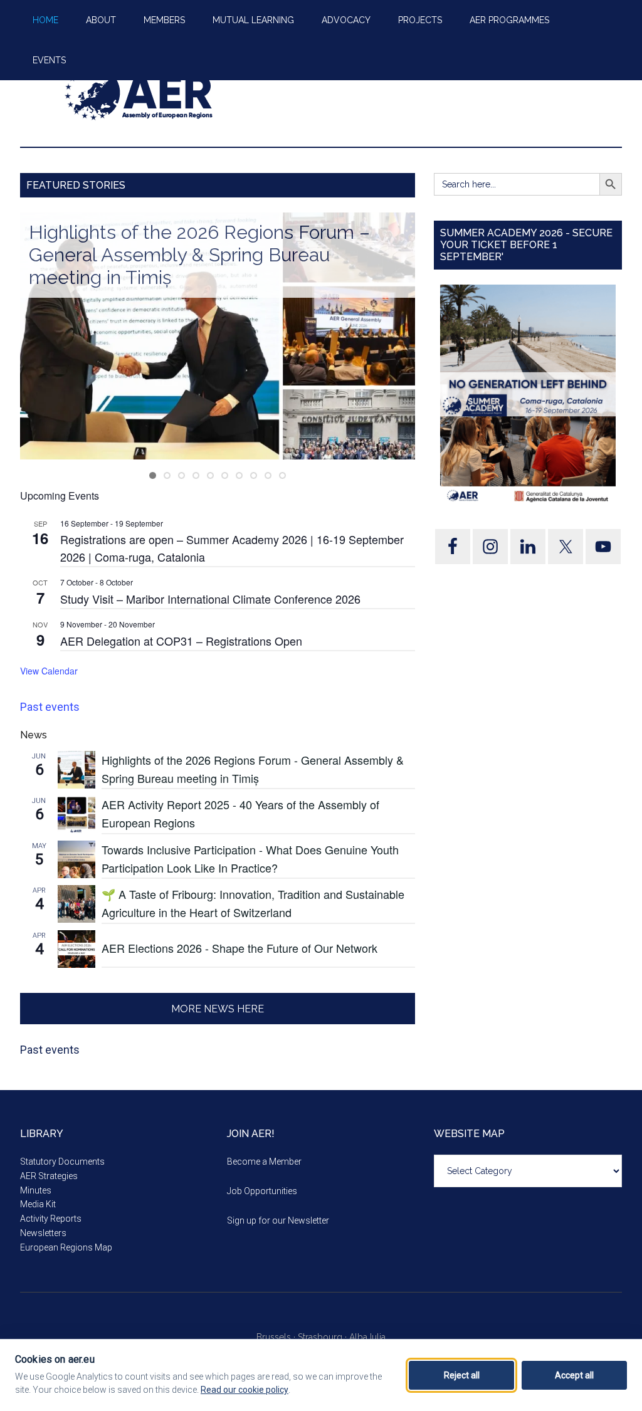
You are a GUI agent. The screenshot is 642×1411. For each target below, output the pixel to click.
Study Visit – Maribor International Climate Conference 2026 (210, 598)
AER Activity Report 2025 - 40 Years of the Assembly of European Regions (240, 813)
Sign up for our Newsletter (278, 1220)
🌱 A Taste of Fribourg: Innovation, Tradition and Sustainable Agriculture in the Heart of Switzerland (253, 903)
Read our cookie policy (244, 1390)
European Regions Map (66, 1247)
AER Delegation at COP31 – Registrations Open (181, 640)
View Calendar (49, 670)
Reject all (462, 1375)
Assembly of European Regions (139, 93)
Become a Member (264, 1162)
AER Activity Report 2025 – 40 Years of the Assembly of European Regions (233, 243)
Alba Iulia (367, 1337)
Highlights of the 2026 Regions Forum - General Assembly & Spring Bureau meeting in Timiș (253, 769)
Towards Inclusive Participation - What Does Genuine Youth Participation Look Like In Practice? (250, 858)
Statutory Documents (62, 1162)
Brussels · (277, 1337)
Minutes (35, 1190)
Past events (50, 706)
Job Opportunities (262, 1191)
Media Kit (38, 1204)
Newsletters (43, 1233)
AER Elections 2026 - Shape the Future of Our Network (239, 948)
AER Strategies (49, 1176)
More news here (217, 1009)
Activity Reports (51, 1219)
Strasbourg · (323, 1337)
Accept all (574, 1375)
